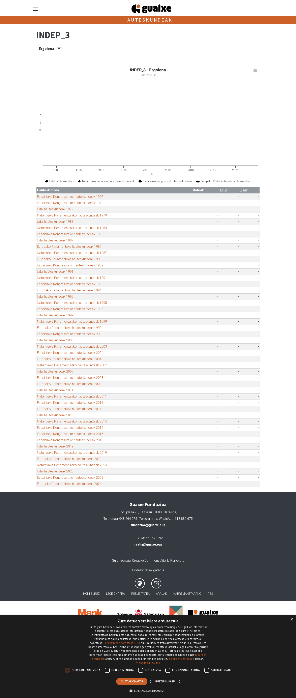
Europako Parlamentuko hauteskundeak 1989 (69, 259)
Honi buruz (91, 593)
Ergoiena (48, 48)
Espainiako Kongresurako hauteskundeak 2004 (70, 353)
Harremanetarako (187, 593)
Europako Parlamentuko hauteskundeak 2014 (69, 409)
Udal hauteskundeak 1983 (55, 222)
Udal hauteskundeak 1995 (55, 296)
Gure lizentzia (121, 560)
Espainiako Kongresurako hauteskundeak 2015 (70, 428)
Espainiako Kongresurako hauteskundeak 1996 (70, 309)
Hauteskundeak (147, 20)
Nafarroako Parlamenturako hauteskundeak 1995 (72, 303)
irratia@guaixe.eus (148, 544)
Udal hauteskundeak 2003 (55, 340)
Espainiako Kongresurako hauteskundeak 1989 (70, 265)
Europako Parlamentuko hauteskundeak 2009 (69, 384)
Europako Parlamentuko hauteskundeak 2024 (69, 484)
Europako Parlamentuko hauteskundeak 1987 (69, 247)
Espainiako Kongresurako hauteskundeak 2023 (70, 477)
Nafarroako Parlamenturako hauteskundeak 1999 (72, 321)
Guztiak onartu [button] (132, 681)
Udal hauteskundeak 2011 (55, 390)
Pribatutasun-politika (148, 663)
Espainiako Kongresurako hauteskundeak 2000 (70, 334)
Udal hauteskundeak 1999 (55, 315)
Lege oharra (115, 593)
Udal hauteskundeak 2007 (55, 371)
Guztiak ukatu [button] (165, 681)
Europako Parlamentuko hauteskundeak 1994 (69, 290)
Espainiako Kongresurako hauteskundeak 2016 (70, 434)
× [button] (291, 619)
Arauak (161, 593)
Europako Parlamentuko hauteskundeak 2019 (69, 459)
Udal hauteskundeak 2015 (55, 415)
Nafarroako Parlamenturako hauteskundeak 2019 (72, 453)
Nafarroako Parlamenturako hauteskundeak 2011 (72, 396)
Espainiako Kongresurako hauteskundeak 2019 (70, 440)
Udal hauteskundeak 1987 (55, 240)
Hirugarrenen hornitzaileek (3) (122, 643)
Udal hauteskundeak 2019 (55, 446)
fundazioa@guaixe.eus (148, 525)
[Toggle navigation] (35, 8)
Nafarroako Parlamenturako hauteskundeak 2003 (72, 346)
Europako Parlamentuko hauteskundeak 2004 (69, 359)
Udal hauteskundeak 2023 (55, 471)
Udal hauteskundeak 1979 (55, 209)
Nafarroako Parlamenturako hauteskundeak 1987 (72, 253)
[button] (148, 690)
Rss (210, 593)
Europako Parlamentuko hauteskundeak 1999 (69, 328)
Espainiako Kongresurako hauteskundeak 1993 (70, 284)
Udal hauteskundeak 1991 (55, 271)
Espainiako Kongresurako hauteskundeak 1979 (70, 203)
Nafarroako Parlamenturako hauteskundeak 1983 (72, 228)
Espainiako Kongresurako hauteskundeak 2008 (70, 378)
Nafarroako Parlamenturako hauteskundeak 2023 (72, 465)
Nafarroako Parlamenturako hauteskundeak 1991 (72, 278)
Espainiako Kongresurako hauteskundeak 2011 (70, 403)
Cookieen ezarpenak (181, 659)
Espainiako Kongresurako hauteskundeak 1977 (70, 197)
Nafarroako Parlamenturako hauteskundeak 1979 (72, 215)
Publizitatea (140, 593)
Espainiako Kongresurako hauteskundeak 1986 (70, 234)
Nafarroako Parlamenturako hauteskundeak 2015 (72, 421)
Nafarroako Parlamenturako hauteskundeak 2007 (72, 365)
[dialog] (148, 656)
